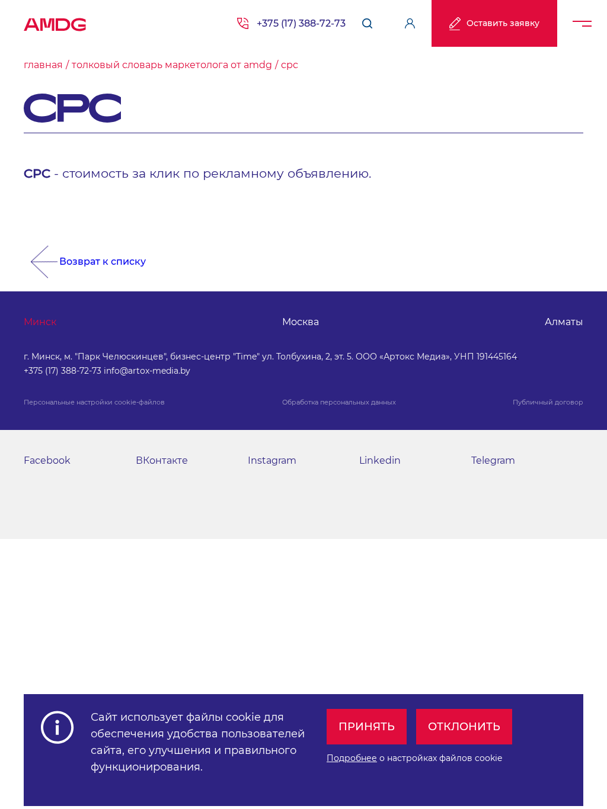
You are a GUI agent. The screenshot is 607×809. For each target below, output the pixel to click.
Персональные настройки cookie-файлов (94, 402)
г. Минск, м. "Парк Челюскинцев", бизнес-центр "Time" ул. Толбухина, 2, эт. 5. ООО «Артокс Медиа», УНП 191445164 (270, 356)
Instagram (272, 460)
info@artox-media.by (147, 370)
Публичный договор (548, 402)
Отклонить (464, 726)
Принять (366, 726)
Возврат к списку (102, 261)
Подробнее (352, 758)
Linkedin (380, 460)
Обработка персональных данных (339, 402)
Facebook (47, 460)
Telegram (493, 460)
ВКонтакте (162, 460)
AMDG (55, 20)
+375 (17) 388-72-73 (301, 23)
